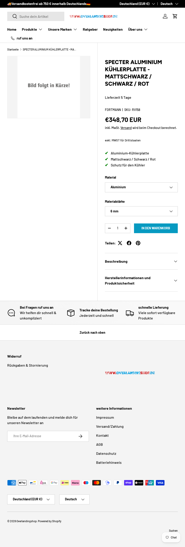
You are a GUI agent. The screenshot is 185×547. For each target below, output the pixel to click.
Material (110, 177)
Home (11, 29)
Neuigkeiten (113, 29)
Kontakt (102, 435)
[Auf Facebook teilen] (129, 243)
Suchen (173, 530)
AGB (99, 444)
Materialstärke (115, 201)
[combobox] (35, 16)
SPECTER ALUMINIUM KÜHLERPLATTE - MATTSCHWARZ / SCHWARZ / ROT (50, 49)
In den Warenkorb (155, 228)
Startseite (12, 49)
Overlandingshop (26, 521)
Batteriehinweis (109, 462)
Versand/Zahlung (110, 426)
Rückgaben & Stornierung (27, 365)
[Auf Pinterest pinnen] (138, 243)
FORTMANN (113, 110)
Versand (126, 128)
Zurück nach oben (92, 332)
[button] (175, 16)
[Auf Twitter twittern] (120, 243)
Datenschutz (106, 453)
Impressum (105, 417)
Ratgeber (90, 29)
